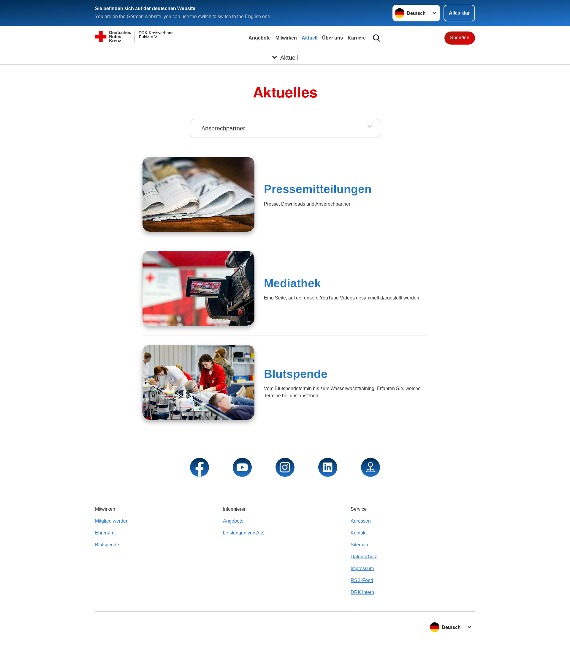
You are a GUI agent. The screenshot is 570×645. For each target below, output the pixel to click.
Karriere (357, 37)
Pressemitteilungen (318, 189)
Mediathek (292, 283)
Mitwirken (286, 37)
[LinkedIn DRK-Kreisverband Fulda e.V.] (327, 467)
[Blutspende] (198, 382)
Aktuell (309, 37)
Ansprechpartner (223, 128)
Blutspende (295, 374)
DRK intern (362, 592)
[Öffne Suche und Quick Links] (376, 38)
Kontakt (359, 532)
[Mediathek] (198, 288)
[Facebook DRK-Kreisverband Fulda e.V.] (199, 467)
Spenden (459, 37)
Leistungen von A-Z (243, 532)
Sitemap (359, 544)
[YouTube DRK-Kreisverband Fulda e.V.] (242, 467)
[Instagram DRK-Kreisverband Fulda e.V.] (285, 467)
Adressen (361, 520)
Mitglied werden (112, 520)
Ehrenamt (105, 532)
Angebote (259, 37)
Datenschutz (364, 556)
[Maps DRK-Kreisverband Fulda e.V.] (370, 467)
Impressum (362, 568)
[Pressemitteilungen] (198, 194)
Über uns (332, 37)
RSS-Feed (362, 580)
